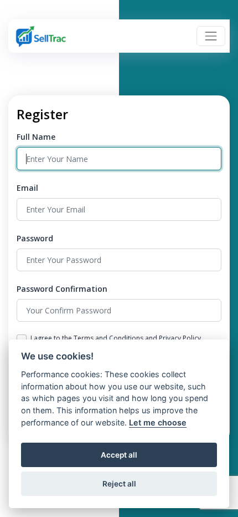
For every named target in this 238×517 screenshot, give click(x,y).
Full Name (36, 136)
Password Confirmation (62, 288)
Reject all (119, 483)
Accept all (119, 454)
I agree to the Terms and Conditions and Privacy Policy (115, 338)
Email (27, 188)
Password (35, 238)
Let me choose (158, 422)
